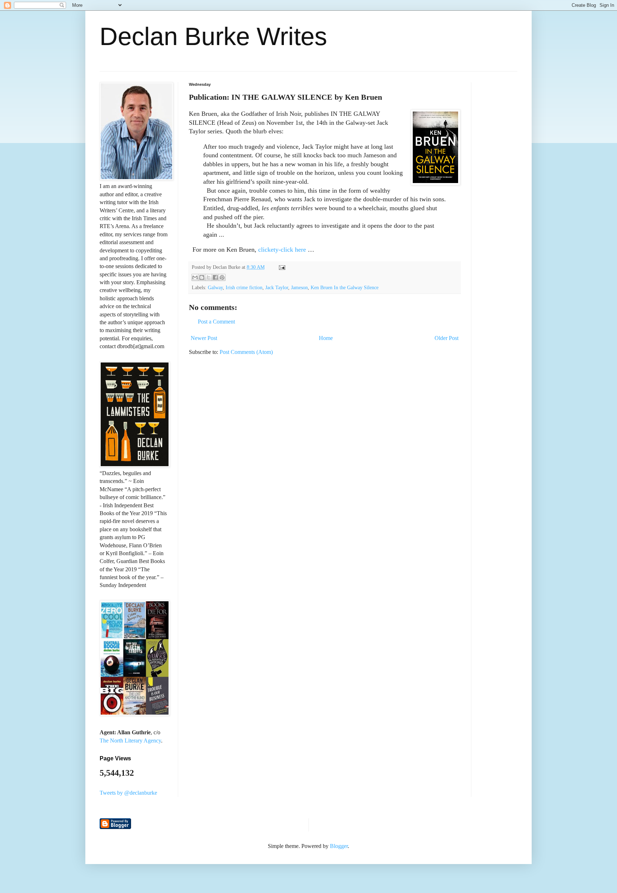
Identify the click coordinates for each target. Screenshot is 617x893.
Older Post (446, 338)
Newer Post (204, 338)
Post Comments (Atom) (246, 352)
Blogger (339, 846)
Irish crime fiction (244, 287)
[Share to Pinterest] (222, 277)
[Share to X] (208, 277)
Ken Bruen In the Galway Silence (344, 287)
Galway (215, 287)
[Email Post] (280, 267)
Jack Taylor (276, 287)
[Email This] (195, 277)
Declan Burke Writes (213, 36)
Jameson (299, 287)
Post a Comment (216, 322)
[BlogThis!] (201, 277)
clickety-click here (282, 249)
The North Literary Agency (130, 740)
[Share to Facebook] (215, 277)
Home (326, 338)
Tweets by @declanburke (128, 793)
